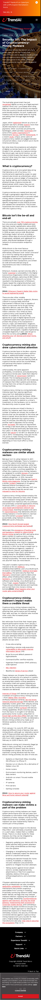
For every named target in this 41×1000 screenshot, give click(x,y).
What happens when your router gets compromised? (18, 590)
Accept (20, 996)
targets (16, 583)
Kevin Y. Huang (33, 84)
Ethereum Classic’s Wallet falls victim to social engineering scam (20, 292)
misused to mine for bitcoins (13, 491)
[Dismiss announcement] (36, 2)
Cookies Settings (20, 990)
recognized (6, 104)
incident (12, 483)
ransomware (22, 376)
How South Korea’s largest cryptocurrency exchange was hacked (17, 525)
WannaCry (6, 575)
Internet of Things (9, 694)
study (11, 137)
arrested (19, 516)
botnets (25, 473)
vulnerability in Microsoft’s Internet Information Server (19, 650)
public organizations (20, 133)
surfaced (23, 708)
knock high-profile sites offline (14, 716)
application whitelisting (11, 886)
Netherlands (30, 135)
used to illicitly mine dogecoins (19, 480)
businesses (28, 131)
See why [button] (6, 12)
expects (27, 125)
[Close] (38, 975)
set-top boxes (30, 700)
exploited (11, 273)
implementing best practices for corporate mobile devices (18, 904)
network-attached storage (12, 702)
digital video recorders (17, 698)
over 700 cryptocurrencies (27, 222)
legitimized (17, 123)
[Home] (20, 956)
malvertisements (11, 512)
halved (13, 433)
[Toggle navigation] (37, 20)
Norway (16, 135)
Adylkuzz (21, 567)
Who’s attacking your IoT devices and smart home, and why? (19, 336)
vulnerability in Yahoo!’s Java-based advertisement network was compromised (18, 508)
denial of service (21, 671)
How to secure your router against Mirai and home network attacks (18, 794)
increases (11, 425)
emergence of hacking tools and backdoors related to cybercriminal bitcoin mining (19, 532)
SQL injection (11, 668)
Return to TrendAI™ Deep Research (17, 29)
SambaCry (6, 579)
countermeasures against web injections (19, 900)
